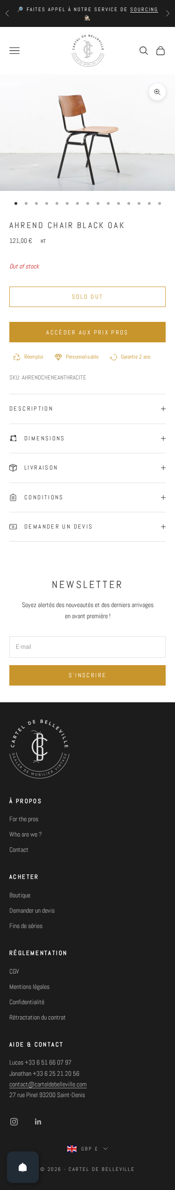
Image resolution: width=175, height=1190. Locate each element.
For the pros (23, 819)
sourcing (144, 9)
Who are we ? (25, 834)
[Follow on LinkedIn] (38, 1121)
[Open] (23, 1167)
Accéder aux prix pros (87, 332)
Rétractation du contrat (37, 1017)
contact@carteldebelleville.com (48, 1084)
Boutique (19, 895)
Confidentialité (26, 1002)
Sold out (88, 297)
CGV (14, 971)
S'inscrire (87, 675)
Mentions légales (29, 986)
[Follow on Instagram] (14, 1121)
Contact (18, 849)
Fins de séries (25, 926)
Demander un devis (32, 910)
